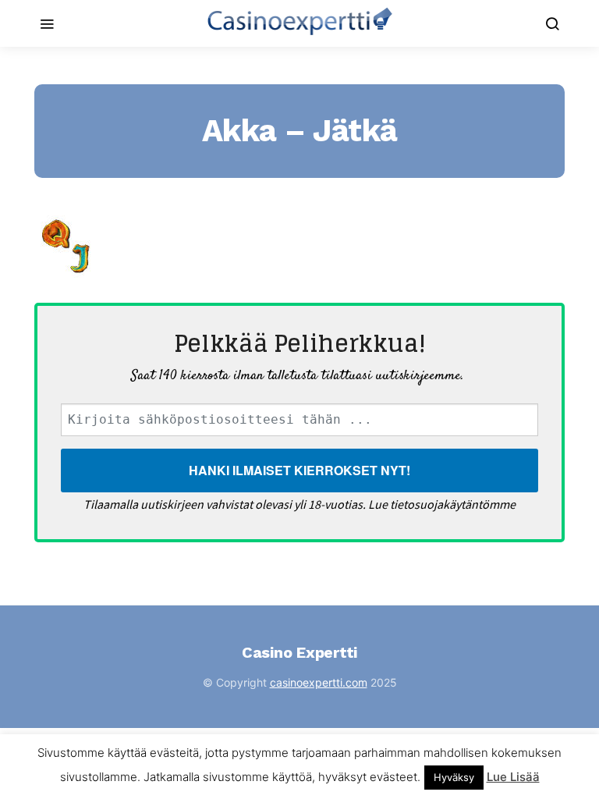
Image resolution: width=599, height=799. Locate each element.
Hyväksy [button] (454, 777)
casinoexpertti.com (318, 682)
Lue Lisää (513, 776)
